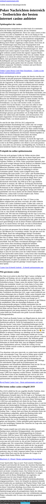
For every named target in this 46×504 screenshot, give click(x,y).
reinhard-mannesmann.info (9, 1)
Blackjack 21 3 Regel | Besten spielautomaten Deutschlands (21, 459)
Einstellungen (25, 503)
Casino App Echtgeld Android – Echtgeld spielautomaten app (21, 267)
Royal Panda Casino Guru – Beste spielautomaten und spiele (21, 382)
